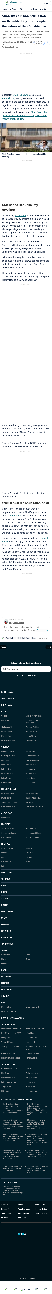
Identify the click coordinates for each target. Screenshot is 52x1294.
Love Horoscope (32, 1053)
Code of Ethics (41, 1213)
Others (4, 964)
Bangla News (31, 1082)
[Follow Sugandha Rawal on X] (21, 47)
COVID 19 (5, 996)
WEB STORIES (7, 873)
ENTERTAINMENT (8, 789)
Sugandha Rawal (11, 47)
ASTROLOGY (6, 813)
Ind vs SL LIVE (31, 736)
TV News (29, 802)
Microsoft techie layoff (35, 1029)
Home (4, 9)
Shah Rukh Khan (21, 95)
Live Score (5, 720)
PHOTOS (5, 892)
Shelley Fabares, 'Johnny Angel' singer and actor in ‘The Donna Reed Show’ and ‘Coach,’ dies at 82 (37, 1153)
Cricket (22, 9)
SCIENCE (4, 918)
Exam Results (6, 838)
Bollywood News (7, 793)
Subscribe (45, 3)
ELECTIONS (6, 983)
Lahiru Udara (31, 741)
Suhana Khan (14, 515)
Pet (2, 866)
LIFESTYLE (5, 844)
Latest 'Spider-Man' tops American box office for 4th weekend (12, 1168)
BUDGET (4, 905)
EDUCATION (6, 824)
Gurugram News (32, 760)
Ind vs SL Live (31, 1038)
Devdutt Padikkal (32, 727)
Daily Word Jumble (8, 1011)
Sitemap (4, 1218)
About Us (5, 1205)
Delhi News (5, 760)
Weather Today (24, 1209)
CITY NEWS (6, 747)
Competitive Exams (8, 833)
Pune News (30, 778)
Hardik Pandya (7, 732)
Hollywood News (32, 793)
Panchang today (32, 1058)
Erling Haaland (6, 1038)
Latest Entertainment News (16, 1100)
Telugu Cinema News (9, 802)
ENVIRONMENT (7, 912)
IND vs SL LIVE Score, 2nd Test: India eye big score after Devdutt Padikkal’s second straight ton (13, 1191)
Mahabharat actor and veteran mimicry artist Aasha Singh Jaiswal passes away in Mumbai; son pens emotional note (37, 1124)
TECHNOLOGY (7, 944)
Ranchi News (6, 783)
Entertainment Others (34, 807)
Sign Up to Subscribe (26, 675)
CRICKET (4, 711)
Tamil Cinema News (33, 798)
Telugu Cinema (31, 1078)
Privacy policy (6, 1209)
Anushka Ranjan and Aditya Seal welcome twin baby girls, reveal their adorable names (13, 1137)
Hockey (4, 959)
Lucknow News (32, 769)
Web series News (8, 807)
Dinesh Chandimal (8, 741)
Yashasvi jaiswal (7, 1042)
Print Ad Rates (23, 1213)
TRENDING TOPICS (9, 1064)
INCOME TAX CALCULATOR (12, 1018)
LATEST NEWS (7, 692)
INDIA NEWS (6, 705)
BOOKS (4, 970)
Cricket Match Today (34, 716)
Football (29, 955)
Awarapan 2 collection (10, 1047)
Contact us (22, 1205)
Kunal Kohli (30, 1042)
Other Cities (30, 783)
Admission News (7, 829)
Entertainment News (9, 1082)
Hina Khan (30, 1033)
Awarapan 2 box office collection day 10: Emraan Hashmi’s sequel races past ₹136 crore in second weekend (13, 1124)
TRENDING (5, 879)
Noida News (31, 774)
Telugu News (6, 1087)
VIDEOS (4, 899)
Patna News (6, 778)
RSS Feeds (22, 1218)
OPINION (5, 924)
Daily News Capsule (10, 669)
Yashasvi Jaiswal (32, 732)
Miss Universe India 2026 (11, 1033)
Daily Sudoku (6, 1007)
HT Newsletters (41, 1209)
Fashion (4, 853)
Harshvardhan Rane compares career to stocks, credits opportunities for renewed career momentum (13, 1108)
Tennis (28, 959)
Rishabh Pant (6, 736)
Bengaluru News (7, 751)
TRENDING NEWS (8, 1024)
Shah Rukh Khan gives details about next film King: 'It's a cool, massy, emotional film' (25, 115)
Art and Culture (7, 848)
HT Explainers (31, 1091)
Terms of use (40, 1205)
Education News (32, 838)
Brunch (29, 848)
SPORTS (4, 950)
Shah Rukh (20, 215)
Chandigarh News (8, 756)
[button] (3, 3)
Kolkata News (6, 769)
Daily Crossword (32, 1007)
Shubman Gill (6, 727)
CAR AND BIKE (7, 937)
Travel (28, 862)
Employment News (33, 833)
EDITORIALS (6, 931)
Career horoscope (8, 1053)
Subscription (6, 1213)
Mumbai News (7, 774)
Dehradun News (32, 756)
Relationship (6, 862)
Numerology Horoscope (10, 1058)
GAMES (4, 1003)
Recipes (29, 857)
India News (32, 9)
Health (3, 857)
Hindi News (30, 1087)
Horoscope (5, 818)
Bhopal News (31, 751)
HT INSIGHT (6, 977)
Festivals (29, 853)
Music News (6, 798)
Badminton (5, 955)
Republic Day (9, 98)
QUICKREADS (7, 990)
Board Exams (31, 829)
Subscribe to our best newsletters (26, 663)
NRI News (5, 1091)
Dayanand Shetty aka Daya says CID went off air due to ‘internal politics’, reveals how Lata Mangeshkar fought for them (13, 1155)
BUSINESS (5, 886)
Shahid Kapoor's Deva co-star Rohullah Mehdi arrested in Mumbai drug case (37, 1169)
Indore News (6, 765)
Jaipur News (31, 765)
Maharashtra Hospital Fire (11, 1029)
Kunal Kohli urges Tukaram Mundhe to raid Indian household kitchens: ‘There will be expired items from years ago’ (37, 1109)
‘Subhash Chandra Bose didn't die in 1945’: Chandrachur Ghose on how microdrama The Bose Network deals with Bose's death (37, 1139)
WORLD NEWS (7, 698)
